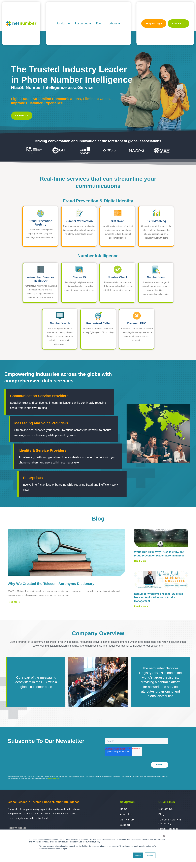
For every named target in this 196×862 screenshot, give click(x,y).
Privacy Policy (53, 778)
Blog (98, 519)
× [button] (164, 835)
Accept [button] (138, 855)
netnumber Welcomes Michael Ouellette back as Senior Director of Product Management (158, 597)
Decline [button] (150, 855)
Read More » (15, 602)
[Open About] (119, 23)
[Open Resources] (90, 23)
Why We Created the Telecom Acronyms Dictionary (51, 584)
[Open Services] (69, 23)
